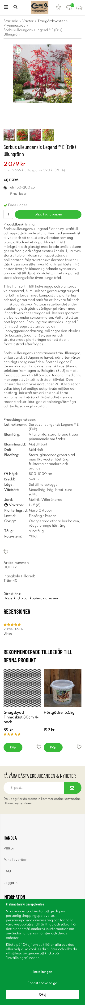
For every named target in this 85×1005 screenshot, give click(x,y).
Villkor (9, 848)
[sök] (16, 7)
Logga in (10, 883)
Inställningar (42, 971)
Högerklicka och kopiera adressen (31, 598)
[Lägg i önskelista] (42, 551)
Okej (42, 994)
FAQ (7, 871)
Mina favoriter (15, 859)
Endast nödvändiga (42, 983)
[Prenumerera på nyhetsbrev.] (72, 788)
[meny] (5, 7)
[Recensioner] (58, 7)
